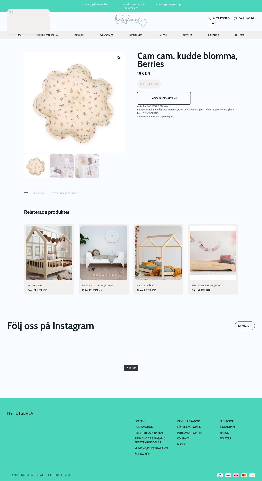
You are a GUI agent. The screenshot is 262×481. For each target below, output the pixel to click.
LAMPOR (163, 35)
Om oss (140, 421)
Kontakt (183, 438)
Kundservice (131, 8)
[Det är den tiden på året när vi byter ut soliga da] (110, 351)
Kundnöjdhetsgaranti (151, 448)
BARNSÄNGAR (135, 35)
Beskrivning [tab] (39, 193)
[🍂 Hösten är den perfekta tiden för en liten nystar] (193, 351)
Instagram (227, 427)
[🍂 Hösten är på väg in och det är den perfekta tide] (235, 351)
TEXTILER (187, 35)
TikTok (224, 432)
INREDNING (213, 35)
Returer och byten (149, 432)
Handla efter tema (47, 35)
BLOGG (181, 444)
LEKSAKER (79, 35)
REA (19, 35)
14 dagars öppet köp (170, 4)
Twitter (225, 438)
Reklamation (144, 427)
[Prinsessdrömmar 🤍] (27, 351)
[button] (118, 58)
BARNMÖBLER (106, 35)
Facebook (227, 421)
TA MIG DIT (245, 325)
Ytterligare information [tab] (65, 193)
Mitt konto (221, 18)
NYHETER (239, 35)
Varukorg (246, 18)
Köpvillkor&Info (189, 427)
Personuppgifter (189, 432)
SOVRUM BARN (151, 113)
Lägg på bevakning (164, 98)
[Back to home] (131, 21)
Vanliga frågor (188, 421)
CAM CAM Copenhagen (190, 109)
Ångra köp (142, 454)
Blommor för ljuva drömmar (163, 109)
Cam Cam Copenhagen (161, 116)
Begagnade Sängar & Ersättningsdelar (150, 440)
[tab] (26, 192)
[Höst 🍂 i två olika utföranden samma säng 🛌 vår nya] (68, 351)
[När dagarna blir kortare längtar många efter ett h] (152, 351)
